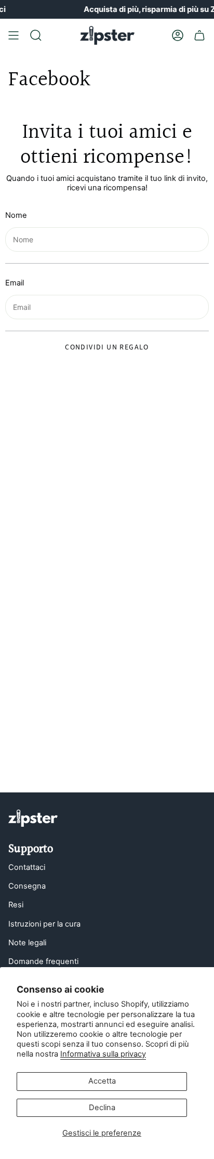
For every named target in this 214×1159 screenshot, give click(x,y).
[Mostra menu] (13, 35)
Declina (102, 1107)
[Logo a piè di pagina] (33, 818)
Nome (16, 215)
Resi (15, 904)
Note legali (27, 942)
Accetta (102, 1081)
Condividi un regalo (107, 347)
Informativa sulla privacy (103, 1054)
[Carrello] (199, 35)
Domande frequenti (43, 961)
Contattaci (26, 867)
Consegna (27, 886)
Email (14, 283)
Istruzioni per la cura (44, 924)
